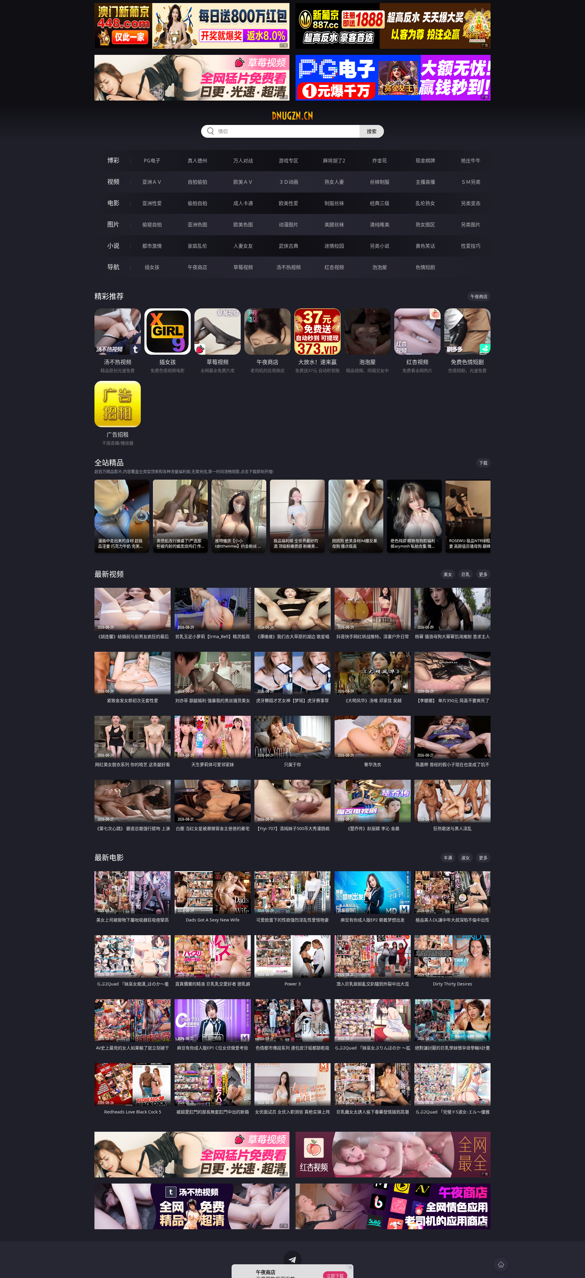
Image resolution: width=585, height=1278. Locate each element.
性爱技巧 (470, 246)
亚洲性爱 (152, 203)
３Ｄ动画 (288, 182)
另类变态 (470, 203)
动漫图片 (288, 224)
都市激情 (152, 246)
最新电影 (109, 857)
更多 (483, 574)
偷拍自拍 (197, 203)
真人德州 (197, 160)
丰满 (448, 858)
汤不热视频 (288, 267)
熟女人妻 (334, 182)
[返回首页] (501, 1264)
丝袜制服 (379, 182)
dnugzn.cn (292, 116)
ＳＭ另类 (470, 182)
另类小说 (379, 246)
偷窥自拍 (152, 224)
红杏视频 (334, 267)
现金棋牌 (425, 160)
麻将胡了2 (334, 160)
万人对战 (243, 160)
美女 (448, 574)
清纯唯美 (379, 224)
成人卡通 (243, 203)
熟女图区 (425, 224)
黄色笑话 (425, 246)
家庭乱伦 (197, 246)
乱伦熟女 (425, 203)
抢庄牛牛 (470, 160)
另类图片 (470, 224)
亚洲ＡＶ (152, 182)
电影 (113, 203)
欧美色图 (243, 224)
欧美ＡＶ (243, 182)
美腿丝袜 (334, 224)
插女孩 (152, 267)
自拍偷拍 (197, 182)
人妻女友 (243, 246)
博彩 (113, 160)
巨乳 (465, 574)
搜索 (372, 131)
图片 (113, 224)
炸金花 (379, 160)
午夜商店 (197, 267)
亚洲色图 (197, 224)
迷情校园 (334, 246)
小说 (113, 246)
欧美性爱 (288, 203)
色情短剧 (425, 267)
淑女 (465, 858)
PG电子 (152, 160)
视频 (113, 182)
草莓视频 (243, 267)
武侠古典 (288, 246)
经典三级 (379, 203)
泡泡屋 (379, 267)
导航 (113, 267)
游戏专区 (288, 160)
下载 (483, 463)
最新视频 (109, 574)
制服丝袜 (334, 203)
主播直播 (425, 182)
